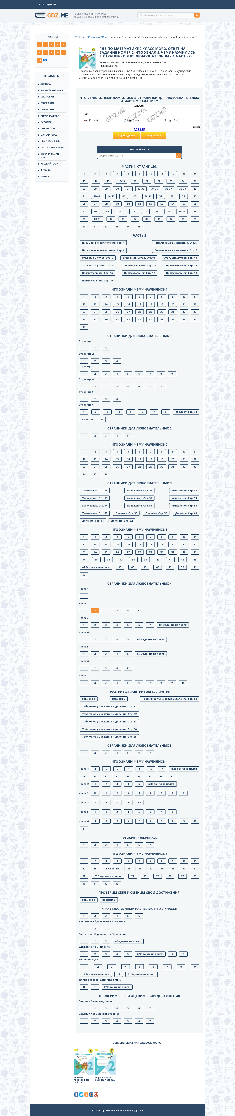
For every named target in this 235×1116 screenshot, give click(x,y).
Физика (45, 170)
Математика (48, 134)
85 (146, 219)
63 (161, 203)
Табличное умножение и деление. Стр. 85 (109, 736)
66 (195, 203)
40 (195, 188)
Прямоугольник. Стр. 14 (140, 265)
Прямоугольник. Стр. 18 (181, 273)
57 (95, 203)
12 (172, 173)
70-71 (120, 211)
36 (106, 319)
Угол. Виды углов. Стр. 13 (98, 265)
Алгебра (45, 83)
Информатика (49, 115)
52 (160, 196)
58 (106, 203)
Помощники (47, 4)
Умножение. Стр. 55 (139, 505)
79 (84, 219)
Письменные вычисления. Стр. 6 (103, 250)
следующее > (153, 135)
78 (195, 211)
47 (135, 196)
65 (184, 203)
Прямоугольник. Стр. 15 (181, 265)
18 (150, 304)
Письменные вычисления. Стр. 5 (175, 242)
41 (84, 196)
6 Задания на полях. (161, 784)
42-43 (96, 196)
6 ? (139, 610)
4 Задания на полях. (128, 941)
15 (84, 181)
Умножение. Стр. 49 (139, 490)
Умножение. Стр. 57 (94, 513)
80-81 (97, 219)
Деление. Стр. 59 (156, 513)
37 (117, 319)
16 (96, 181)
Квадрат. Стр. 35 (92, 419)
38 (128, 319)
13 (184, 173)
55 (195, 196)
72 (133, 211)
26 (195, 181)
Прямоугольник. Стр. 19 (97, 280)
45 (84, 327)
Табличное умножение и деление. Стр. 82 (109, 714)
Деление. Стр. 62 (122, 520)
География (47, 103)
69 (107, 211)
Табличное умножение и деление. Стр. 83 (109, 721)
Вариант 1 (88, 698)
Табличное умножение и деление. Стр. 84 (109, 729)
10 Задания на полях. (96, 974)
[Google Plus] (96, 1094)
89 (195, 219)
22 (158, 181)
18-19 (121, 181)
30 (117, 188)
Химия (44, 176)
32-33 (141, 188)
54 (183, 196)
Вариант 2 (118, 698)
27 (84, 188)
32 (184, 311)
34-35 (154, 188)
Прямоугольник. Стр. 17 (139, 273)
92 (106, 226)
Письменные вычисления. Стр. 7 (175, 250)
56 (84, 203)
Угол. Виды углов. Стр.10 (139, 257)
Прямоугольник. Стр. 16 (97, 273)
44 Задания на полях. (96, 567)
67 (84, 211)
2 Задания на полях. (117, 987)
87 (170, 219)
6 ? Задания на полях (150, 639)
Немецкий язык (50, 141)
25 (106, 311)
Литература (48, 128)
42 (172, 319)
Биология (47, 96)
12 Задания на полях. (141, 974)
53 (172, 196)
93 (117, 226)
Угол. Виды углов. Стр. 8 (97, 257)
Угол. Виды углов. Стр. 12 (180, 257)
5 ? (128, 668)
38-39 (182, 188)
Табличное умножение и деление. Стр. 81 (109, 706)
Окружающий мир (49, 155)
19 (161, 304)
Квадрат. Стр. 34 (186, 411)
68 (95, 211)
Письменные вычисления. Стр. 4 (103, 242)
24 (182, 181)
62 (150, 203)
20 (134, 181)
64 (172, 203)
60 (128, 203)
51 (195, 567)
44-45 (111, 196)
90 (84, 226)
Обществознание (51, 147)
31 (128, 188)
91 (95, 226)
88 (182, 219)
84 (134, 219)
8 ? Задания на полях (172, 625)
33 (195, 311)
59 (117, 203)
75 (168, 211)
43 (184, 319)
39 (139, 319)
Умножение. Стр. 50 (184, 490)
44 (195, 319)
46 (123, 196)
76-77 (182, 211)
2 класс (83, 37)
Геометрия (47, 109)
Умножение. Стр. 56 (184, 505)
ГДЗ (76, 37)
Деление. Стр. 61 (93, 520)
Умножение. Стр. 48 (94, 490)
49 (170, 567)
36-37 (168, 188)
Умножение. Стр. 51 (94, 498)
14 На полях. (112, 868)
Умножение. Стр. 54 (94, 505)
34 (84, 319)
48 (157, 567)
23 (170, 181)
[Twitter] (81, 1094)
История (46, 122)
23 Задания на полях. (108, 876)
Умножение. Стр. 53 (184, 498)
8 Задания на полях (184, 768)
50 (182, 567)
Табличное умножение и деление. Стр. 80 (169, 698)
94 (128, 226)
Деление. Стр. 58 (126, 513)
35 (95, 319)
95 (139, 226)
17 (108, 181)
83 (122, 219)
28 (95, 188)
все (45, 60)
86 (158, 219)
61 (139, 203)
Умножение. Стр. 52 (139, 498)
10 (63, 52)
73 (145, 211)
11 (39, 60)
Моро (105, 37)
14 (195, 173)
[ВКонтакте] (76, 1094)
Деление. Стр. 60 (186, 513)
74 (157, 211)
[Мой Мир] (91, 1094)
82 (110, 219)
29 (106, 188)
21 (146, 181)
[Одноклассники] (86, 1094)
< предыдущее (126, 135)
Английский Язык (52, 90)
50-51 (148, 196)
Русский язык (49, 163)
